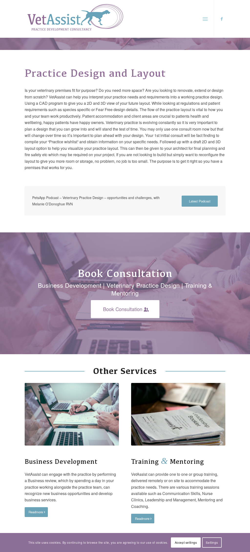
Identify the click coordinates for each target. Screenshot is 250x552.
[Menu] (205, 19)
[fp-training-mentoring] (178, 414)
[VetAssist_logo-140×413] (75, 19)
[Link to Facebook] (221, 18)
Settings (212, 542)
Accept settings (186, 542)
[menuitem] (205, 19)
